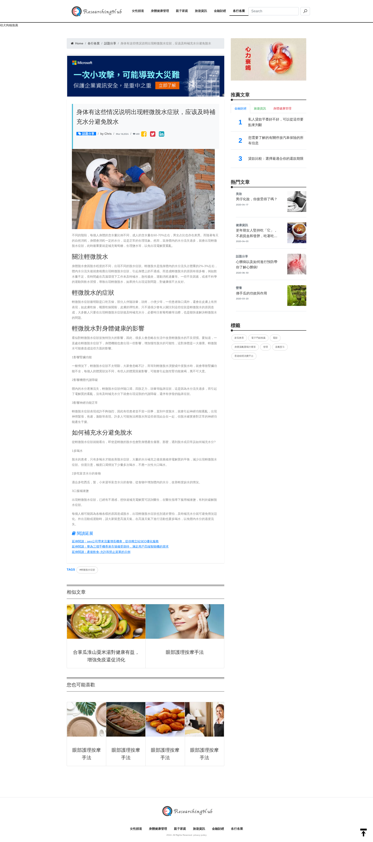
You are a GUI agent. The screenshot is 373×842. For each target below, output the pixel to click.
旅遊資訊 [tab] (260, 108)
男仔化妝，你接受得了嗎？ (256, 199)
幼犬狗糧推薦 (9, 25)
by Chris (106, 133)
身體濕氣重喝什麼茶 (245, 347)
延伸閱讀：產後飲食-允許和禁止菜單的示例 (101, 552)
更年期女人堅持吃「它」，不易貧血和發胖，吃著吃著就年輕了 (256, 235)
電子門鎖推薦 (258, 337)
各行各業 (240, 11)
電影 (275, 337)
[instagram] (161, 134)
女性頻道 (139, 11)
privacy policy (200, 835)
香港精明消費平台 (243, 356)
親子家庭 (183, 11)
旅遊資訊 (202, 11)
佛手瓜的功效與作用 (251, 293)
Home (78, 43)
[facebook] (143, 134)
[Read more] (268, 59)
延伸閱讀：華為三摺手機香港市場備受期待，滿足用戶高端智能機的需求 (120, 546)
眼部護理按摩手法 (185, 652)
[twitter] (152, 134)
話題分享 (110, 43)
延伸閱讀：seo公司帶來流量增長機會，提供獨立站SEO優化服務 (115, 541)
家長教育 (239, 337)
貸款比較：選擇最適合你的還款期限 (275, 158)
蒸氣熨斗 (280, 347)
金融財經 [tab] (240, 108)
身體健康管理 (161, 11)
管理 (265, 347)
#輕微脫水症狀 (87, 569)
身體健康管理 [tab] (282, 108)
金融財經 (221, 11)
